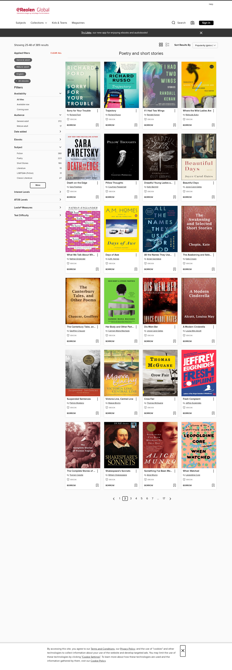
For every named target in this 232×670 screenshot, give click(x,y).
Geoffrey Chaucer (77, 331)
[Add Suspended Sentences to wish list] (97, 413)
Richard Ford (75, 115)
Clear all (56, 53)
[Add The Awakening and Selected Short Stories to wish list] (213, 269)
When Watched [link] (191, 471)
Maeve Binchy (114, 403)
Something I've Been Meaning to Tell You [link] (158, 471)
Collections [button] (38, 23)
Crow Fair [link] (149, 399)
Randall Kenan (153, 115)
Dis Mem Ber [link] (151, 327)
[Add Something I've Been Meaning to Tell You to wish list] (174, 486)
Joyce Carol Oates (194, 187)
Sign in (206, 23)
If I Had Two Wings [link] (154, 110)
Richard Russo (114, 115)
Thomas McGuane (155, 403)
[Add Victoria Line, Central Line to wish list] (136, 413)
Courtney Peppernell (117, 187)
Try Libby (86, 32)
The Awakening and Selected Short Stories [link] (197, 255)
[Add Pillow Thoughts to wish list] (136, 197)
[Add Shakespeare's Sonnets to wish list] (136, 486)
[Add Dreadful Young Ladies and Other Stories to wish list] (174, 197)
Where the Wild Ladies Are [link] (197, 110)
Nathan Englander (77, 259)
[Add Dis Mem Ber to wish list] (174, 341)
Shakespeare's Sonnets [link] (118, 471)
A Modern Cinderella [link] (194, 327)
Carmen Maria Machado (119, 331)
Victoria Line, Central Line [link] (119, 399)
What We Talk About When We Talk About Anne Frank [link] (81, 255)
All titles (20, 99)
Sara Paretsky (76, 187)
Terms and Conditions (103, 648)
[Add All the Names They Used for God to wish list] (174, 269)
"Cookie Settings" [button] (90, 656)
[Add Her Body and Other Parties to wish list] (136, 341)
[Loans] (192, 23)
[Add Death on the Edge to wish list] (97, 197)
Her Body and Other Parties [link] (120, 327)
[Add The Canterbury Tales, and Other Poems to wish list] (97, 341)
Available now (23, 104)
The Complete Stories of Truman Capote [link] (81, 471)
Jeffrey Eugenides (193, 403)
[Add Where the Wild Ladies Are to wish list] (213, 125)
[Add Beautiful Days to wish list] (213, 197)
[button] (178, 23)
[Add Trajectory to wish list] (136, 125)
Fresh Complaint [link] (191, 399)
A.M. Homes (113, 259)
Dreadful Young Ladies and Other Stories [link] (158, 183)
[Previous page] (114, 498)
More (38, 185)
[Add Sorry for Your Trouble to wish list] (97, 125)
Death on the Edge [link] (77, 183)
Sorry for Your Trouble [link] (79, 110)
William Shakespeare (117, 475)
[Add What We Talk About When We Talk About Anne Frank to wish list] (97, 269)
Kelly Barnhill (152, 187)
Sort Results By (182, 45)
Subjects (21, 23)
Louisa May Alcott (193, 331)
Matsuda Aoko (192, 115)
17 (164, 498)
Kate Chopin (191, 259)
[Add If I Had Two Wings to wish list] (174, 125)
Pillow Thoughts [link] (114, 183)
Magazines (78, 23)
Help (211, 4)
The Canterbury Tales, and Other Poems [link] (81, 327)
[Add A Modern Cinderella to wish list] (213, 341)
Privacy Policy (127, 648)
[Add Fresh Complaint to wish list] (213, 413)
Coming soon (23, 109)
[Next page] (170, 498)
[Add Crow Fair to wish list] (174, 413)
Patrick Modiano (77, 403)
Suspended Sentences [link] (79, 399)
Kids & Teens (59, 23)
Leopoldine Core (193, 475)
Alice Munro (152, 475)
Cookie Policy (98, 660)
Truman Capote (76, 475)
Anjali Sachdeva (154, 259)
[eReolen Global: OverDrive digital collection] (32, 11)
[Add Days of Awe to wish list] (136, 269)
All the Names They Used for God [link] (158, 255)
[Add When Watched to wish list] (213, 486)
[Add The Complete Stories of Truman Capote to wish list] (97, 486)
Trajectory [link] (111, 110)
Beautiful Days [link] (191, 183)
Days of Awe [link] (112, 255)
